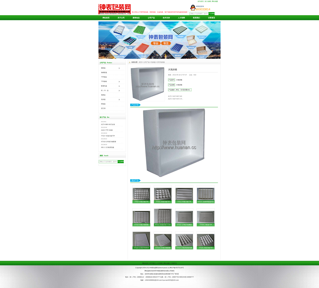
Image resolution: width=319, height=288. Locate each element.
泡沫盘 (103, 99)
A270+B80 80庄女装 (108, 124)
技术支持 (166, 18)
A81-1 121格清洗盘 (107, 147)
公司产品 (151, 18)
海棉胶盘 (104, 72)
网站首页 (106, 18)
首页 (140, 62)
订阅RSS (174, 263)
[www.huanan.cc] (159, 58)
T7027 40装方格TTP (108, 136)
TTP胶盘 (104, 77)
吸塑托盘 (104, 86)
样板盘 (103, 104)
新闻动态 (136, 18)
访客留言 (211, 18)
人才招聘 (181, 18)
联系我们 (196, 18)
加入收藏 (208, 1)
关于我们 (152, 263)
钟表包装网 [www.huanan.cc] (160, 268)
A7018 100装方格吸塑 (108, 142)
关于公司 (121, 18)
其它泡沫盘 (161, 62)
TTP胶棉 (104, 81)
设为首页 (201, 1)
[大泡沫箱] (147, 84)
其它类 (103, 108)
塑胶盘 (103, 68)
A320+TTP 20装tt (107, 130)
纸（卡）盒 (105, 90)
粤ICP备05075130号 (177, 268)
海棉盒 (103, 95)
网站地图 (215, 1)
